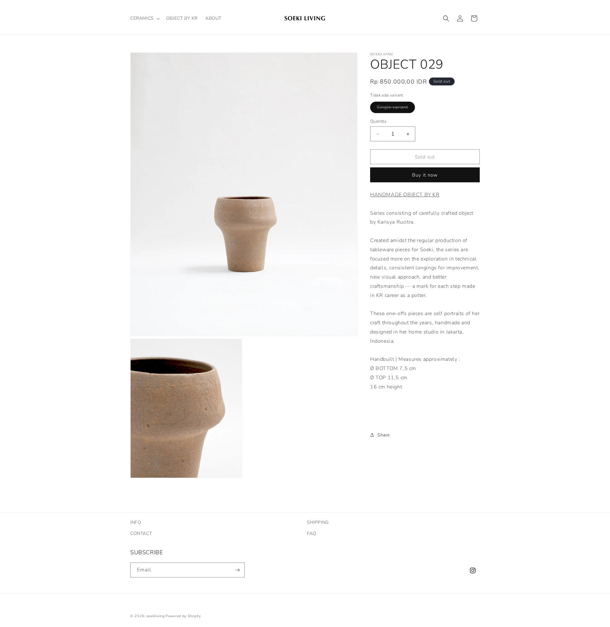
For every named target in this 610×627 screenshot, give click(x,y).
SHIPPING (318, 522)
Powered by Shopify (183, 616)
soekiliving (155, 616)
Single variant (396, 108)
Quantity (378, 121)
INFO (135, 522)
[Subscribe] (237, 570)
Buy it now (425, 175)
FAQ (311, 533)
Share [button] (383, 435)
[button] (144, 18)
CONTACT (141, 533)
